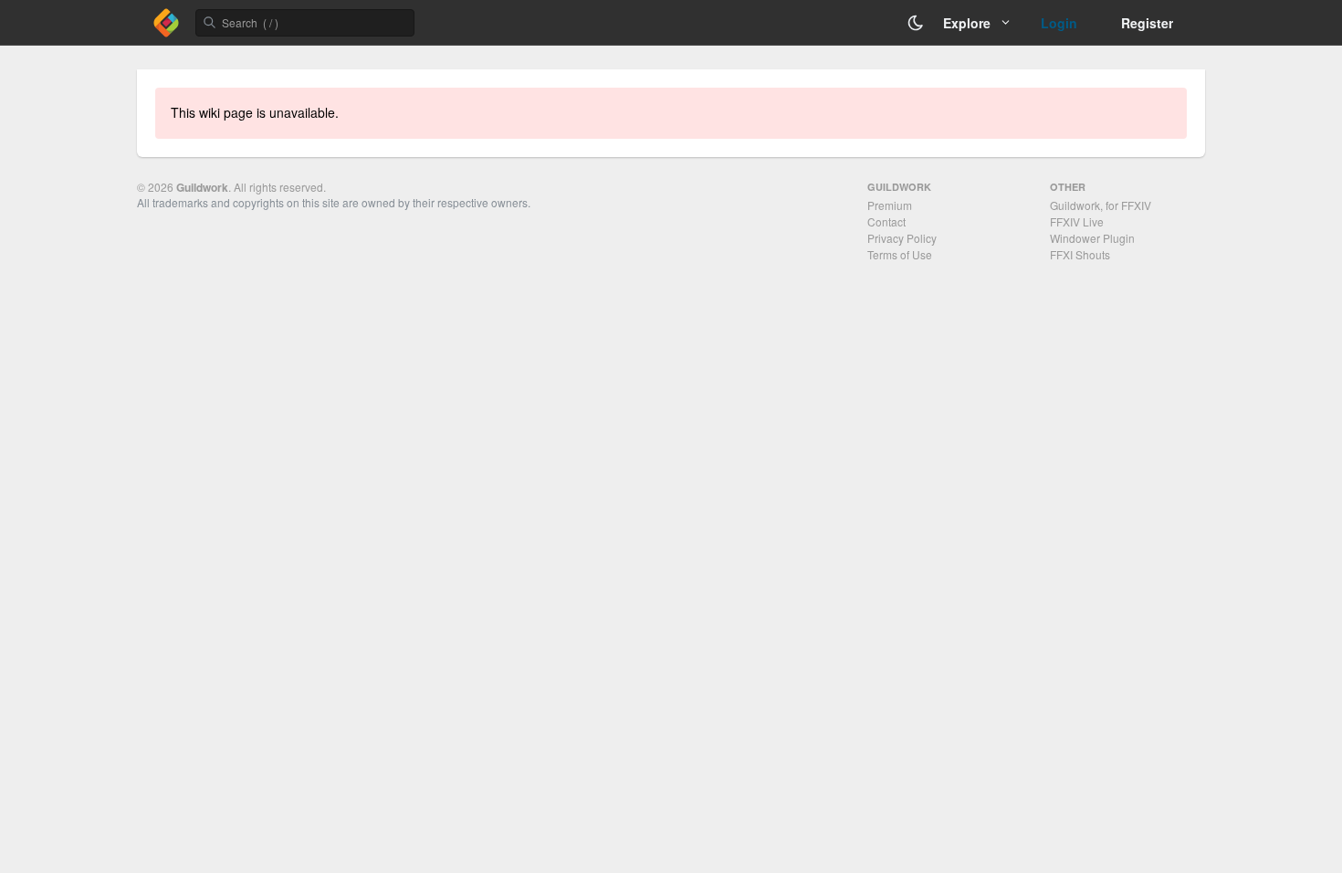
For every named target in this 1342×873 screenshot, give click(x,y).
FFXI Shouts (1080, 254)
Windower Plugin (1092, 238)
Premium (889, 205)
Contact (886, 221)
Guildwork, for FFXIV (1100, 205)
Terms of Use (899, 254)
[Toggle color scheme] (915, 22)
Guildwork (202, 187)
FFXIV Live (1077, 221)
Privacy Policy (902, 238)
